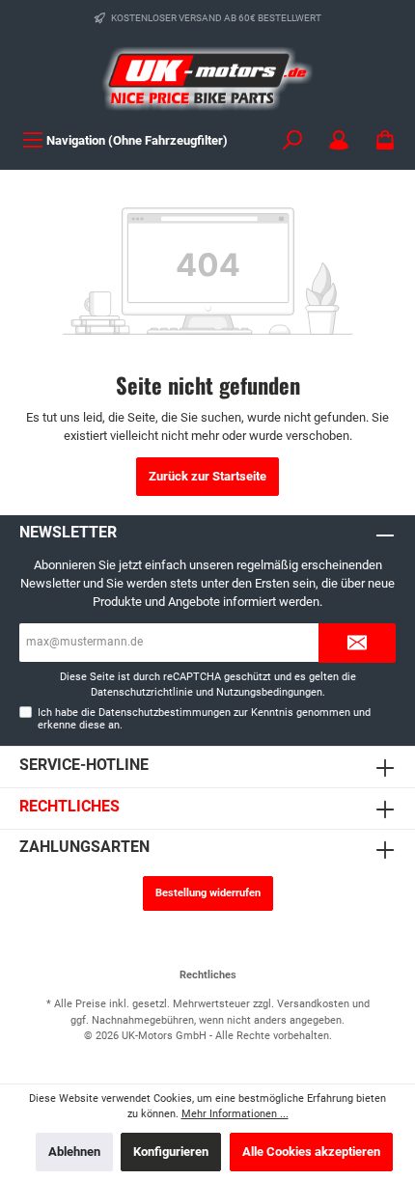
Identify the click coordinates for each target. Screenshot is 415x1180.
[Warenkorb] (385, 140)
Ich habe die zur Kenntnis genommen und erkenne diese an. (204, 718)
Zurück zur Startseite (207, 476)
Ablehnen (74, 1151)
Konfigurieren (170, 1151)
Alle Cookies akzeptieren (311, 1151)
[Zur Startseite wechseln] (207, 78)
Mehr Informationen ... (235, 1114)
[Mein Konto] (339, 140)
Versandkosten (313, 1004)
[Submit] (357, 643)
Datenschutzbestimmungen (164, 712)
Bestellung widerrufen (208, 893)
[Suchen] (292, 140)
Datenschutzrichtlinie (142, 692)
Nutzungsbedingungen (269, 692)
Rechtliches (69, 806)
